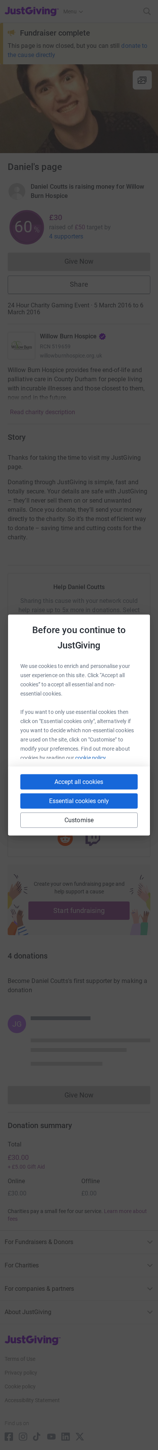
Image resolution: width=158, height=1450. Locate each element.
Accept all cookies (78, 781)
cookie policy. (91, 758)
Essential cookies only (79, 801)
